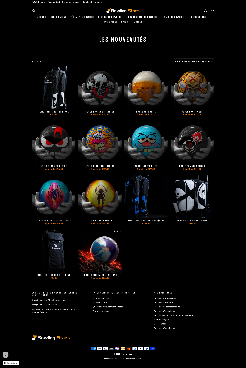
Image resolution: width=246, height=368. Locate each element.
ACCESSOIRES (199, 17)
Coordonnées (160, 324)
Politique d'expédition (164, 311)
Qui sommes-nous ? (71, 2)
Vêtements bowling (82, 17)
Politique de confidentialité (167, 307)
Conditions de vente (163, 302)
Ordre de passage (101, 311)
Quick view (54, 106)
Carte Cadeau (58, 17)
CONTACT (137, 21)
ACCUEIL (42, 17)
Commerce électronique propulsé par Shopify (123, 358)
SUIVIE (125, 21)
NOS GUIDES (110, 21)
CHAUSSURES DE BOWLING (143, 17)
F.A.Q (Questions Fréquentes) (46, 2)
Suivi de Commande (92, 2)
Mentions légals (161, 319)
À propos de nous (101, 298)
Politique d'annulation (164, 328)
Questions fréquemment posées (108, 307)
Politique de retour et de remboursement (173, 315)
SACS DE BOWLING (174, 17)
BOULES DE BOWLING (110, 17)
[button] (11, 363)
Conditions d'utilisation (165, 298)
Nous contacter (100, 302)
